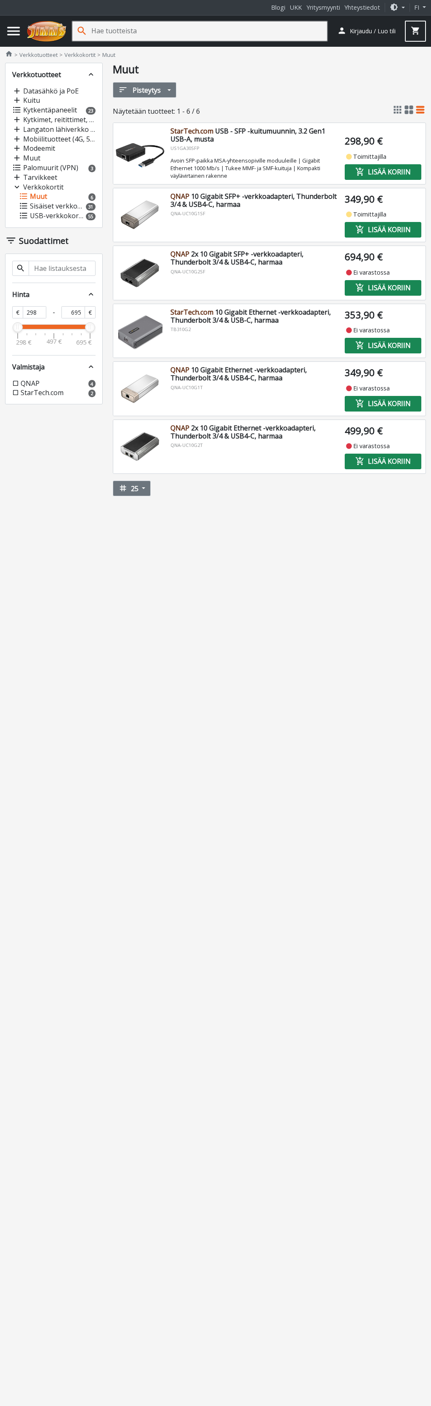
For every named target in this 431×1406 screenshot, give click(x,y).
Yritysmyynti (323, 7)
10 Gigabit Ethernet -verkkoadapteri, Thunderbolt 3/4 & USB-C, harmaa (250, 316)
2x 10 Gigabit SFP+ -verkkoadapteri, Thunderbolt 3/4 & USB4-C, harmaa (236, 258)
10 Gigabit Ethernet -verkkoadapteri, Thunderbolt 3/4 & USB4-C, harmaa (238, 373)
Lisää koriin (383, 171)
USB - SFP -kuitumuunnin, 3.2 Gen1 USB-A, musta (247, 135)
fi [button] (417, 7)
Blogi (278, 7)
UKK (296, 7)
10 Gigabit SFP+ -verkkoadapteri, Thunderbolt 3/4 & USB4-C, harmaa (253, 200)
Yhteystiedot (362, 7)
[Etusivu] (47, 31)
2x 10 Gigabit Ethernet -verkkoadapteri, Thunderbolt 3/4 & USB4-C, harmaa (243, 432)
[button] (397, 7)
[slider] (18, 327)
